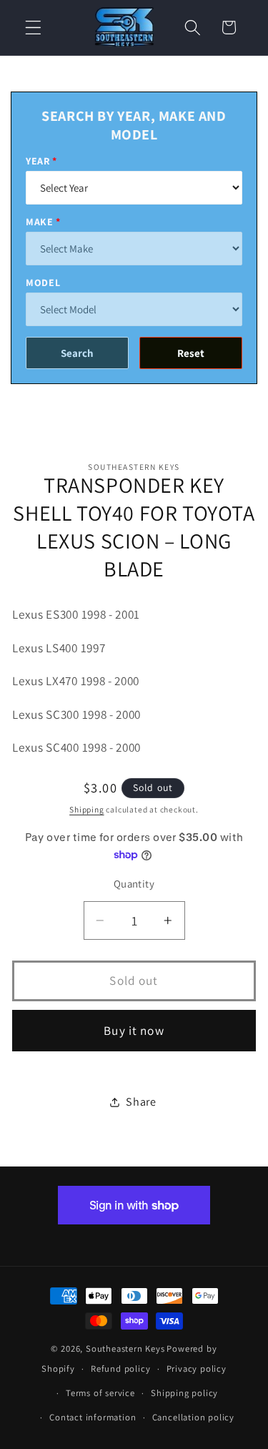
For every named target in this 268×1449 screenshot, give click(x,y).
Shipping (86, 809)
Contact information (92, 1417)
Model (43, 282)
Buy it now (134, 1030)
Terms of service (100, 1393)
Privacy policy (197, 1368)
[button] (33, 27)
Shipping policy (184, 1393)
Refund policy (120, 1368)
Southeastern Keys (125, 1348)
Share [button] (141, 1101)
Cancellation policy (193, 1417)
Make (40, 221)
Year (38, 160)
